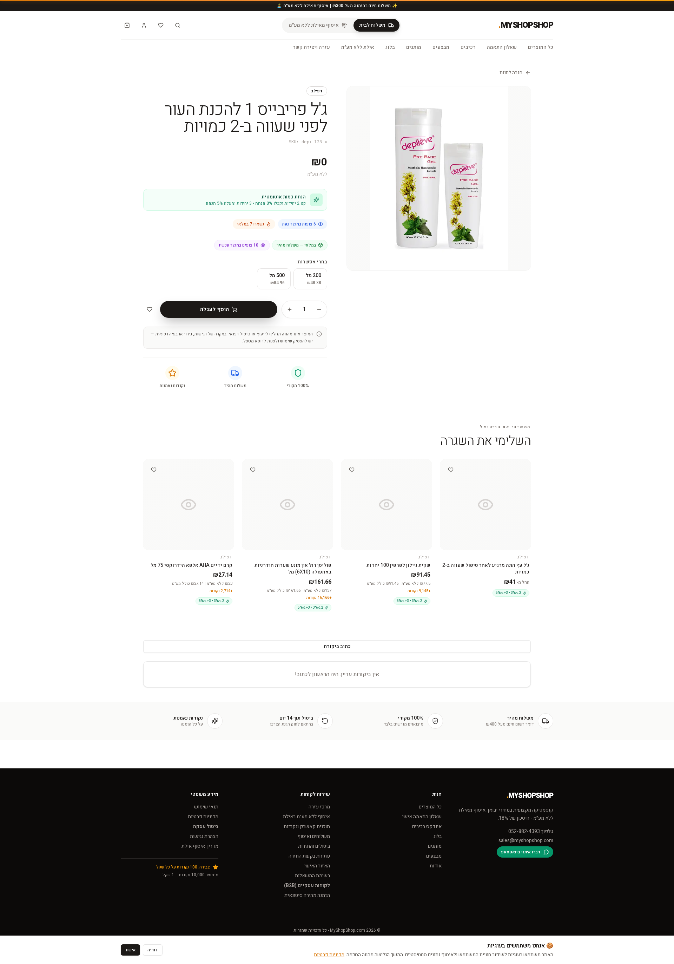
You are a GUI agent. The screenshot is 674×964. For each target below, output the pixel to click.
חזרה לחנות (511, 72)
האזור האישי (317, 866)
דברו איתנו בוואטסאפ (521, 852)
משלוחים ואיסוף (313, 836)
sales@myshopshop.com (525, 840)
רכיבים (468, 47)
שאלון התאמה (502, 47)
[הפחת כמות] (319, 309)
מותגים (413, 47)
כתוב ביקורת (337, 646)
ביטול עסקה (205, 826)
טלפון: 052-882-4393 (530, 831)
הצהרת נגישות (204, 836)
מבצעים (440, 47)
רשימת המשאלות (312, 875)
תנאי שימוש (206, 807)
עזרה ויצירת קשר (311, 47)
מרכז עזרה (319, 807)
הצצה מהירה (482, 465)
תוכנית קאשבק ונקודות (307, 826)
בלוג (390, 47)
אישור (130, 950)
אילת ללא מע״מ (357, 47)
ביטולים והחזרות (314, 846)
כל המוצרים (540, 47)
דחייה (152, 950)
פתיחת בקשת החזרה (309, 856)
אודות (436, 866)
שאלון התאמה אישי (422, 816)
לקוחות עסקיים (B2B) (307, 885)
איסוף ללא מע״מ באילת (306, 816)
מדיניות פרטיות (203, 816)
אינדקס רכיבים (427, 826)
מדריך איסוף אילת (199, 846)
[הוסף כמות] (289, 309)
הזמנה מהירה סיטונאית (307, 895)
